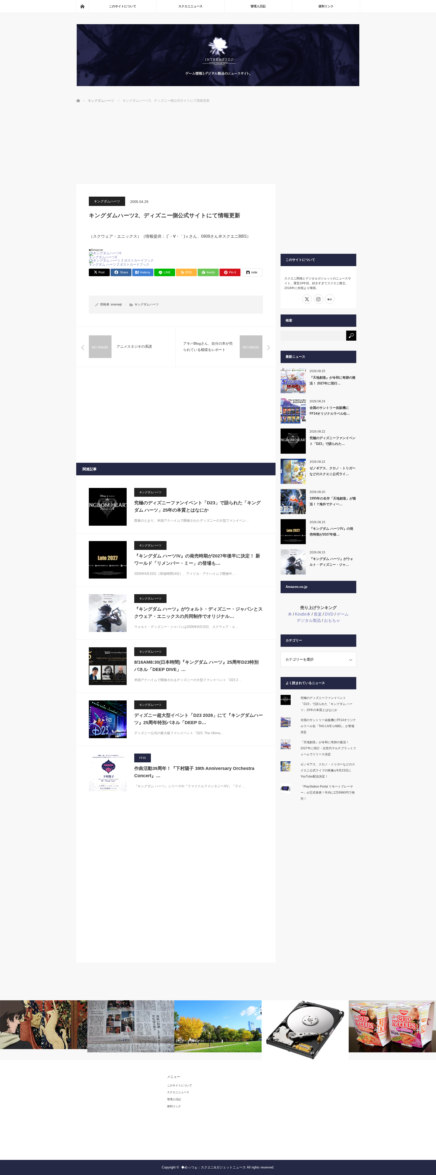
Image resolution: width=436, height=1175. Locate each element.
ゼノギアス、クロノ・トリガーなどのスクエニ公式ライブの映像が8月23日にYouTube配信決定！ (328, 770)
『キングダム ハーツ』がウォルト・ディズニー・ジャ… (331, 561)
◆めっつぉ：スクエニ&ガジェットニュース (213, 1167)
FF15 (142, 757)
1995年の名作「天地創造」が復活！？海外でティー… (333, 501)
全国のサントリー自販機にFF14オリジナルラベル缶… (330, 410)
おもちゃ (332, 620)
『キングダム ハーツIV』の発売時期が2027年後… (331, 531)
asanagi (116, 304)
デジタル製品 (309, 620)
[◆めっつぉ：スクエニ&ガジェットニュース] (218, 85)
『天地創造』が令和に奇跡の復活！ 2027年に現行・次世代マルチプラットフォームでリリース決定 (328, 748)
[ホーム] (82, 6)
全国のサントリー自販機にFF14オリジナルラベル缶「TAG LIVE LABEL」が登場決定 (328, 726)
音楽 (318, 614)
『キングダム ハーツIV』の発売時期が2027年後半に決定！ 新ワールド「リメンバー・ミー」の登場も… (197, 559)
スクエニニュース (190, 6)
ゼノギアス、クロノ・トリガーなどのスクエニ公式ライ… (333, 471)
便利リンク (326, 6)
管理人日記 (258, 6)
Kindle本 (303, 614)
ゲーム (343, 614)
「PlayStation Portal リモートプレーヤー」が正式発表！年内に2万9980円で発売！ (328, 792)
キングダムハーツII (103, 257)
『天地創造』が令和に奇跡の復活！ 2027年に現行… (333, 380)
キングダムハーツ (107, 201)
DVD (329, 614)
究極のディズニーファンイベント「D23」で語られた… (333, 441)
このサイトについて (122, 6)
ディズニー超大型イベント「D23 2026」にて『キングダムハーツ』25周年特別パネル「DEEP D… (198, 719)
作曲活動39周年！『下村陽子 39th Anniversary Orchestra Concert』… (194, 772)
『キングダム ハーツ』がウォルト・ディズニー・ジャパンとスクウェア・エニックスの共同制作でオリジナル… (198, 613)
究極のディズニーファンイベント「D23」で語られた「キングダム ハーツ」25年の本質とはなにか (197, 506)
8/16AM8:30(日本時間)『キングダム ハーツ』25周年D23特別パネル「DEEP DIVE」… (196, 666)
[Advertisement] (218, 146)
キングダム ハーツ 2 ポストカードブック (119, 264)
